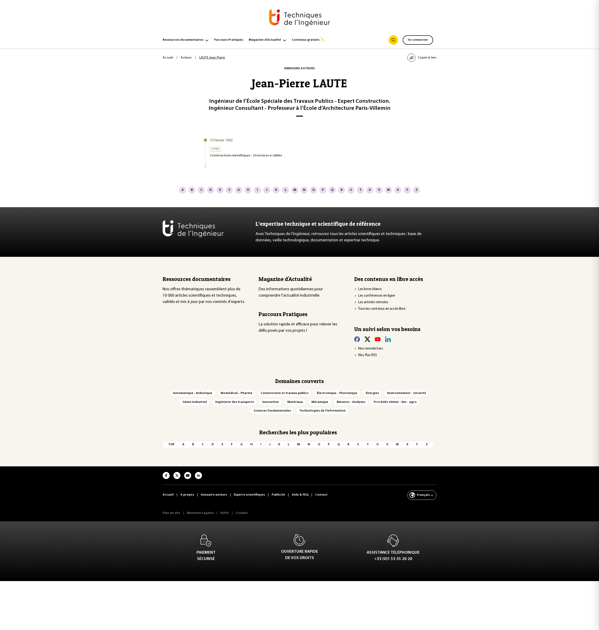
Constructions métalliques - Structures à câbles (246, 155)
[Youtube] (377, 339)
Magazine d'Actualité (285, 279)
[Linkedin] (388, 339)
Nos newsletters (370, 348)
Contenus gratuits (305, 40)
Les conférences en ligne (376, 296)
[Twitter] (367, 339)
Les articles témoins (373, 302)
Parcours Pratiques (228, 40)
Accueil (168, 57)
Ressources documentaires (183, 40)
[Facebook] (357, 339)
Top (171, 444)
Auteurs (186, 57)
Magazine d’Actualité (265, 40)
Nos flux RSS (367, 355)
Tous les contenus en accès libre (381, 309)
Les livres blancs (370, 289)
